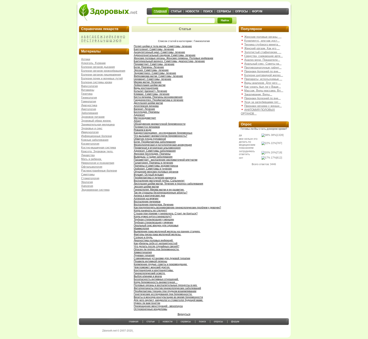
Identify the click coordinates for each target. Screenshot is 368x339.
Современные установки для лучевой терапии (162, 258)
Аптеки (85, 59)
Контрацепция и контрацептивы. (154, 270)
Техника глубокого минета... (262, 44)
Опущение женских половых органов (156, 171)
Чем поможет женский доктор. (152, 267)
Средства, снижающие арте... (263, 56)
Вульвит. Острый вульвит (149, 174)
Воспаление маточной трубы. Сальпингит (159, 180)
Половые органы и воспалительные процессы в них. (165, 285)
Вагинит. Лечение (144, 109)
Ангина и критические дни (149, 195)
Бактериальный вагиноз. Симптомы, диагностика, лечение (169, 61)
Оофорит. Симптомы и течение (153, 168)
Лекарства (88, 155)
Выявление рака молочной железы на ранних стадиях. (167, 231)
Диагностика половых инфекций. (153, 240)
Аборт (137, 120)
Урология (87, 182)
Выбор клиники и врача (148, 276)
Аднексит (139, 114)
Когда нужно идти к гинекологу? (153, 216)
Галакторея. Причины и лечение (153, 162)
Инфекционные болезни (96, 136)
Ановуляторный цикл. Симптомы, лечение (159, 52)
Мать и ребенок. (91, 159)
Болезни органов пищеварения (101, 74)
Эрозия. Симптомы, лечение (151, 70)
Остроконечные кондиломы (150, 309)
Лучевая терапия (144, 255)
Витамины (87, 90)
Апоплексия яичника (146, 106)
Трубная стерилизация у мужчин (153, 222)
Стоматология (90, 178)
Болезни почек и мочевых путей (102, 78)
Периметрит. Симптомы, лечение (154, 64)
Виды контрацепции (146, 88)
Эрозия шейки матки (146, 186)
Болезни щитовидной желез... (263, 75)
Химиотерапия (143, 252)
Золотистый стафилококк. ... (262, 52)
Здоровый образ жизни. (96, 120)
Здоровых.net (108, 12)
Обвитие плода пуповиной (150, 138)
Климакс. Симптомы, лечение (152, 94)
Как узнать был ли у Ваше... (262, 86)
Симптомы (88, 174)
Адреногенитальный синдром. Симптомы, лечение (165, 55)
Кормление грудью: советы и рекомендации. (160, 264)
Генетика (86, 93)
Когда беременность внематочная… (156, 282)
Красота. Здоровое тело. (97, 151)
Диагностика (89, 105)
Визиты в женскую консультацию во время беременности (168, 297)
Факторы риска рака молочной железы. (157, 234)
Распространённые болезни (99, 170)
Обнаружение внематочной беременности (159, 123)
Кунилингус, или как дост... (262, 40)
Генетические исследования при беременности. (163, 294)
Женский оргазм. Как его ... (262, 48)
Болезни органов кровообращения (103, 70)
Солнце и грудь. (143, 237)
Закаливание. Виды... (258, 94)
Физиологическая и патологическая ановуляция (163, 144)
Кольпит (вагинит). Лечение (150, 91)
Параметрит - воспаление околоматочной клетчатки (165, 159)
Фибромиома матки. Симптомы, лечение (158, 76)
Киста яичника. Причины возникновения (158, 97)
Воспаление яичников (147, 201)
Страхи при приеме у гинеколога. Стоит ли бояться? (166, 213)
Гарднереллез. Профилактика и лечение (158, 100)
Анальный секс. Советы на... (263, 63)
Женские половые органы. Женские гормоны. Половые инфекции (173, 58)
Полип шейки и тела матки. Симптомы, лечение (163, 46)
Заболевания (89, 113)
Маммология (141, 228)
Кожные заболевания (94, 139)
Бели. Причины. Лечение (149, 67)
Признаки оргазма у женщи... (263, 106)
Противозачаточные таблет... (263, 67)
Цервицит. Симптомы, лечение (152, 79)
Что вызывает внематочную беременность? (160, 135)
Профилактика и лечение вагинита (155, 177)
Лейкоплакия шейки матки (149, 85)
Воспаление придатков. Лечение (154, 204)
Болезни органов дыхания (98, 66)
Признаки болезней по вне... (262, 71)
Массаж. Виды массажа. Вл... (263, 90)
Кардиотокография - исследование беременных (163, 132)
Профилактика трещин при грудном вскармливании (165, 291)
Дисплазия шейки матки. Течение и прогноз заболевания (168, 183)
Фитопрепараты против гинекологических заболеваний (167, 288)
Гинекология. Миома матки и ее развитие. (159, 189)
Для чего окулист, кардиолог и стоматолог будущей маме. (168, 300)
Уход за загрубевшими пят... (262, 102)
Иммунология (90, 132)
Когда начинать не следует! (150, 210)
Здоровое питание (93, 116)
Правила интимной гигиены (150, 261)
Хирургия (87, 186)
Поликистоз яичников (147, 126)
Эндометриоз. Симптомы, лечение (155, 73)
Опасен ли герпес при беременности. (156, 249)
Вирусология (89, 86)
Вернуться (184, 314)
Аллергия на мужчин (146, 198)
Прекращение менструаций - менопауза (158, 306)
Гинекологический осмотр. (149, 273)
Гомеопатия (88, 101)
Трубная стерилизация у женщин (154, 219)
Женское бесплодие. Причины (152, 153)
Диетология (88, 109)
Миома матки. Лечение (147, 82)
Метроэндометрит (145, 117)
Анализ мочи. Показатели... (262, 59)
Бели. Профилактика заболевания (155, 141)
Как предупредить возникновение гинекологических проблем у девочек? (177, 207)
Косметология (90, 143)
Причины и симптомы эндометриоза (156, 165)
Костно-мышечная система (98, 147)
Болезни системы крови (96, 82)
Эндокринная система (95, 189)
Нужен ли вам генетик (147, 303)
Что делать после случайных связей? (156, 246)
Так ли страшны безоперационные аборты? (160, 192)
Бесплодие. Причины (147, 112)
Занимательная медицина (98, 124)
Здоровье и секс (91, 128)
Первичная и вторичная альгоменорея (157, 147)
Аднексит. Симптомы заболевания (155, 150)
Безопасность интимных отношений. (156, 279)
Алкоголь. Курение (93, 63)
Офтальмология (91, 166)
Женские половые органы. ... (263, 36)
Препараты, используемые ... (263, 79)
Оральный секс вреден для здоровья (156, 225)
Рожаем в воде (142, 129)
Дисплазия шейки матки (148, 103)
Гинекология (89, 97)
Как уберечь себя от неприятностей (155, 243)
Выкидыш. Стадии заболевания (153, 156)
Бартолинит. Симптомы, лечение (154, 49)
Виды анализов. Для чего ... (262, 82)
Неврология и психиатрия (97, 162)
